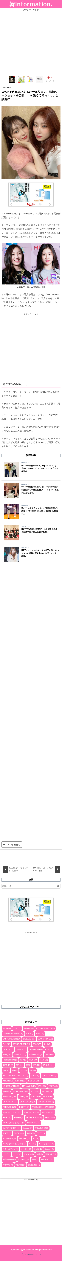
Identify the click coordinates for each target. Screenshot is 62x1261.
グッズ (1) (38, 1149)
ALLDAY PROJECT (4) (45, 1028)
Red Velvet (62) (48, 1112)
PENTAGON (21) (10, 1107)
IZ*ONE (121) (48, 1065)
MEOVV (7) (53, 1086)
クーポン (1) (26, 1149)
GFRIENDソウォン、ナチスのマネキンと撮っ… (43, 869)
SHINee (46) (50, 1118)
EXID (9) (48, 1049)
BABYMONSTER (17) (11, 1039)
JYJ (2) (33, 1070)
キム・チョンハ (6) (46, 1144)
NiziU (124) (23, 1097)
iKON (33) (33, 1060)
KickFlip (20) (20, 1081)
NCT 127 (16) (47, 1091)
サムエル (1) (49, 1149)
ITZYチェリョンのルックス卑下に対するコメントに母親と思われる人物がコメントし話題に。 (40, 553)
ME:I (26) (42, 1086)
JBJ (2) (14, 1070)
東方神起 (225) (47, 1159)
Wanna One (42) (9, 1139)
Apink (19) (40, 1034)
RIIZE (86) (7, 1118)
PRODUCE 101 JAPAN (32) (43, 1107)
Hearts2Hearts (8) (10, 1060)
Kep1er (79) (8, 1081)
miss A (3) (7, 1091)
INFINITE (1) (8, 1065)
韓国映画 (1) (20, 1165)
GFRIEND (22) (20, 1055)
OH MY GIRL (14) (10, 1102)
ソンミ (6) (17, 1154)
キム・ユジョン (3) (10, 1149)
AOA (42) (29, 1034)
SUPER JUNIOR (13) (11, 1128)
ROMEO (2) (18, 1118)
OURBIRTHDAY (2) (46, 1102)
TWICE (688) (19, 1133)
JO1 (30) (23, 1070)
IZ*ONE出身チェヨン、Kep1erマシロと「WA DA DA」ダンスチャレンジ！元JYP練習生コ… (39, 468)
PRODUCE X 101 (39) (12, 1112)
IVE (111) (36, 1065)
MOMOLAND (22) (20, 1091)
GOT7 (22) (49, 1055)
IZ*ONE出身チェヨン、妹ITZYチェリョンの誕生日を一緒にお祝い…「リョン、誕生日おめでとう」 (40, 490)
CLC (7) (47, 1044)
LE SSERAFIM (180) (11, 1086)
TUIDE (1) (7, 1133)
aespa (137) (29, 1028)
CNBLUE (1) (8, 1049)
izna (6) (6, 1070)
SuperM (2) (27, 1128)
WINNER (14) (24, 1139)
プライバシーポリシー (31, 1254)
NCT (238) (35, 1091)
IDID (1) (23, 1060)
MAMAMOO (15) (29, 1086)
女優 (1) (39, 1154)
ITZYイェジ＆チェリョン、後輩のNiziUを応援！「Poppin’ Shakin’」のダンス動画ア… (39, 511)
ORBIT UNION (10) (27, 1102)
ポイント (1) (29, 1154)
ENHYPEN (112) (36, 1049)
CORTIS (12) (21, 1049)
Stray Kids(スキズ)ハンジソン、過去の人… (18, 869)
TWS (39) (31, 1133)
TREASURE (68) (41, 1128)
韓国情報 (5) (8, 1165)
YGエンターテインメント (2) (14, 1144)
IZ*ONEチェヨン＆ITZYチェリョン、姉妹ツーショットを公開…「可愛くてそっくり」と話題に (30, 95)
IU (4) (28, 1065)
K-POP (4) (35, 1076)
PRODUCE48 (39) (31, 1112)
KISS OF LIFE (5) (35, 1081)
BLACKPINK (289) (45, 1039)
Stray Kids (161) (33, 1123)
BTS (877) (37, 1044)
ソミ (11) (6, 1154)
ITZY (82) (19, 1065)
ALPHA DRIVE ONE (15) (13, 1034)
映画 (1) (35, 1159)
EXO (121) (7, 1055)
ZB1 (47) (32, 1144)
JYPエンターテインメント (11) (15, 1076)
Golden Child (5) (35, 1055)
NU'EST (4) (48, 1097)
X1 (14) (36, 1139)
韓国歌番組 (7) (34, 1165)
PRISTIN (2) (24, 1107)
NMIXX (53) (36, 1097)
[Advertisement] (31, 42)
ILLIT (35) (44, 1060)
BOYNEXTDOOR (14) (21, 1044)
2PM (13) (17, 1028)
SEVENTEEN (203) (34, 1118)
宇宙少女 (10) (50, 1154)
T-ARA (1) (7, 1028)
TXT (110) (41, 1133)
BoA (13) (6, 1044)
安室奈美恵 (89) (9, 1159)
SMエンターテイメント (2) (14, 1123)
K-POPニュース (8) (49, 1076)
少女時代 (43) (23, 1159)
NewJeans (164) (9, 1097)
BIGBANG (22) (29, 1039)
